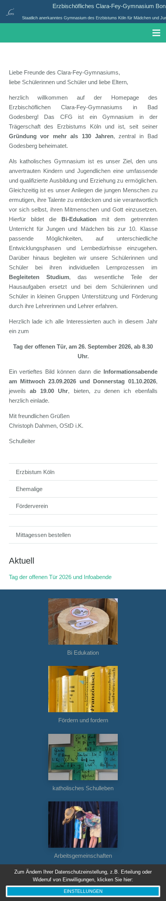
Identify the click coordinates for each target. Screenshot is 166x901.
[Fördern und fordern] (83, 689)
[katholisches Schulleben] (83, 757)
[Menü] (156, 32)
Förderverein (32, 506)
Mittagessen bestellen (43, 535)
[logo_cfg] (10, 11)
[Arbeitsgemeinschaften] (83, 824)
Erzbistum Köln (35, 472)
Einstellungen (83, 891)
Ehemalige (29, 489)
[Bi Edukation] (83, 621)
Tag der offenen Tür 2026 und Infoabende (60, 577)
